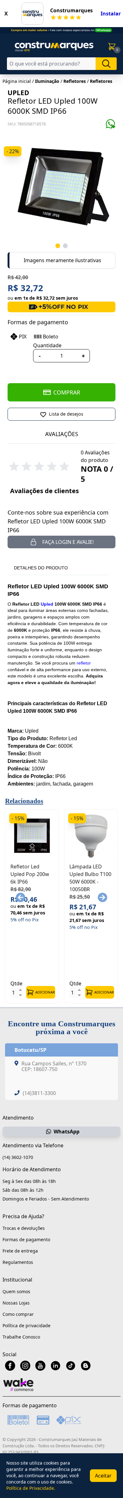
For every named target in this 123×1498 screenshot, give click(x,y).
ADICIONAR (45, 992)
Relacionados (24, 801)
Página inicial (17, 81)
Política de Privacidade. (30, 1488)
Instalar (111, 13)
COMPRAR (66, 392)
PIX (22, 336)
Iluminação (47, 81)
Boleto (50, 336)
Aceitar (103, 1475)
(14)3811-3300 (39, 1093)
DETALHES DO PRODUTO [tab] (41, 567)
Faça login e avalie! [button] (68, 542)
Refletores (74, 81)
